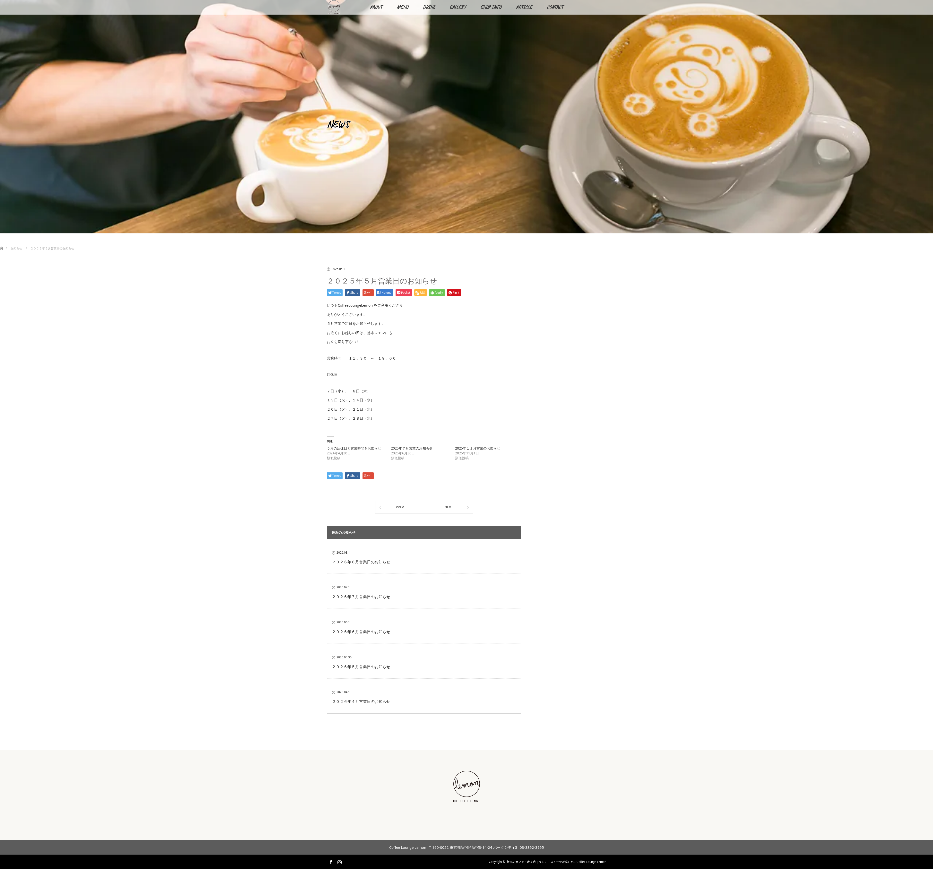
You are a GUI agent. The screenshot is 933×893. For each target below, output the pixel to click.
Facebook (330, 861)
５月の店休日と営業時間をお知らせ (354, 448)
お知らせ (16, 248)
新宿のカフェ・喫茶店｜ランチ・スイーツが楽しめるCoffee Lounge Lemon (556, 862)
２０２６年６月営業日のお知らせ (361, 631)
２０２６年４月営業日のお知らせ (361, 701)
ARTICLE (524, 7)
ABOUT (376, 7)
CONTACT (555, 7)
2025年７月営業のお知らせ (412, 448)
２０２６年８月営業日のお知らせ (361, 562)
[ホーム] (1, 242)
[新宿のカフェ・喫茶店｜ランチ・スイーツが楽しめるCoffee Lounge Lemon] (466, 799)
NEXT (448, 507)
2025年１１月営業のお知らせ (477, 448)
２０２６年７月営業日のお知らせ (361, 596)
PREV (400, 507)
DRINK (429, 7)
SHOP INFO (491, 7)
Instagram (339, 861)
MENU (402, 7)
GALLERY (458, 7)
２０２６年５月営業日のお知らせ (361, 666)
